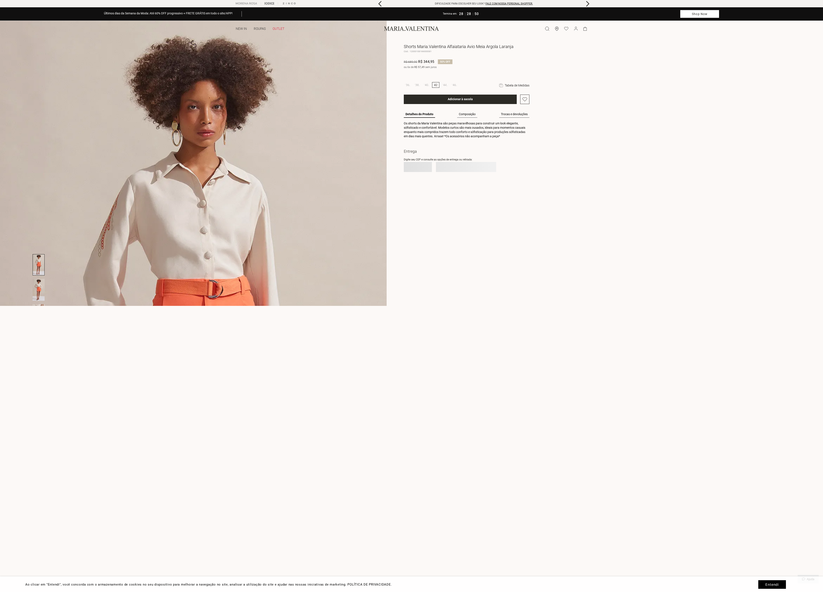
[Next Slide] (588, 4)
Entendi (772, 584)
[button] (408, 85)
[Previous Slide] (380, 4)
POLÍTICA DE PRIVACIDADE (369, 584)
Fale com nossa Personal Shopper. (509, 3)
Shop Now (699, 14)
